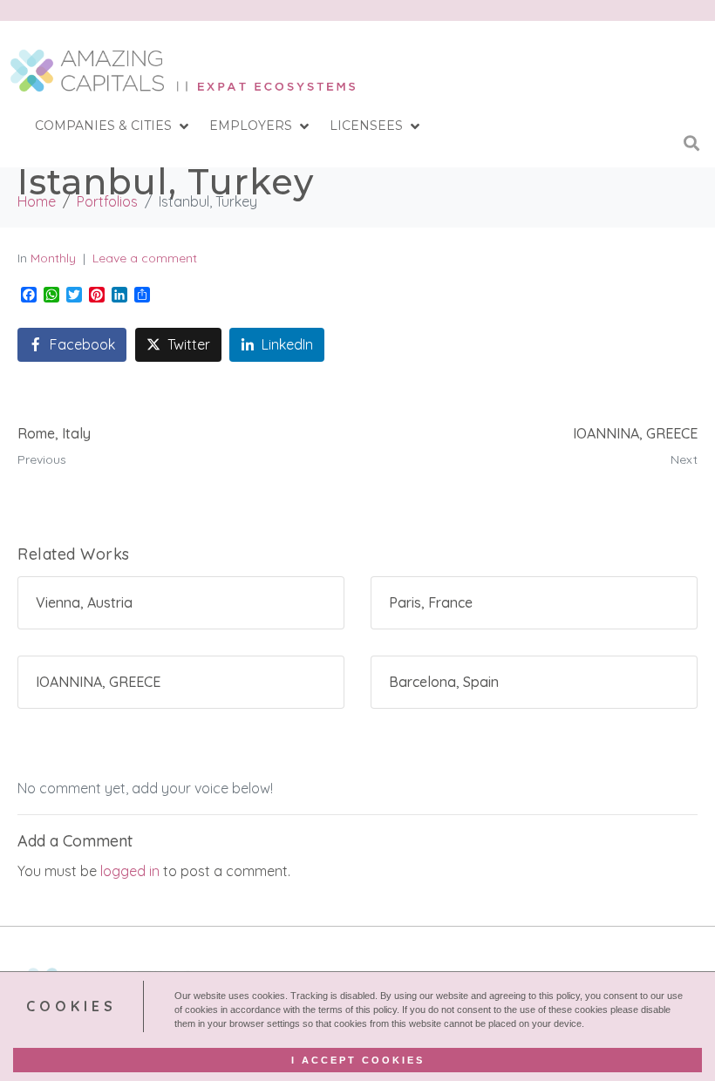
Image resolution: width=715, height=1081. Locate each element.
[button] (113, 126)
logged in (130, 871)
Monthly (53, 258)
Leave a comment (144, 258)
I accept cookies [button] (358, 1060)
